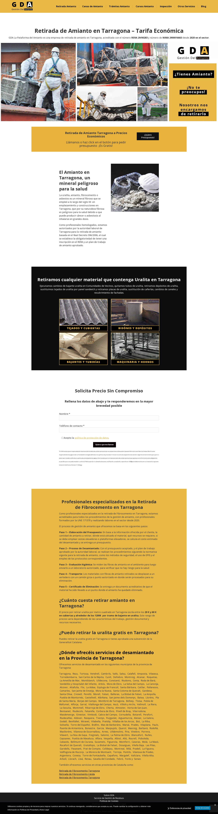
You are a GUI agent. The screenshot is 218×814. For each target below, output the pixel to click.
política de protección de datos (92, 437)
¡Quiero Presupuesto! (148, 136)
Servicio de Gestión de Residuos (109, 798)
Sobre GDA (109, 795)
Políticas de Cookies (109, 801)
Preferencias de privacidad (180, 808)
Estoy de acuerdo (202, 808)
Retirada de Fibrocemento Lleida (77, 774)
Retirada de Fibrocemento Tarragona (79, 770)
